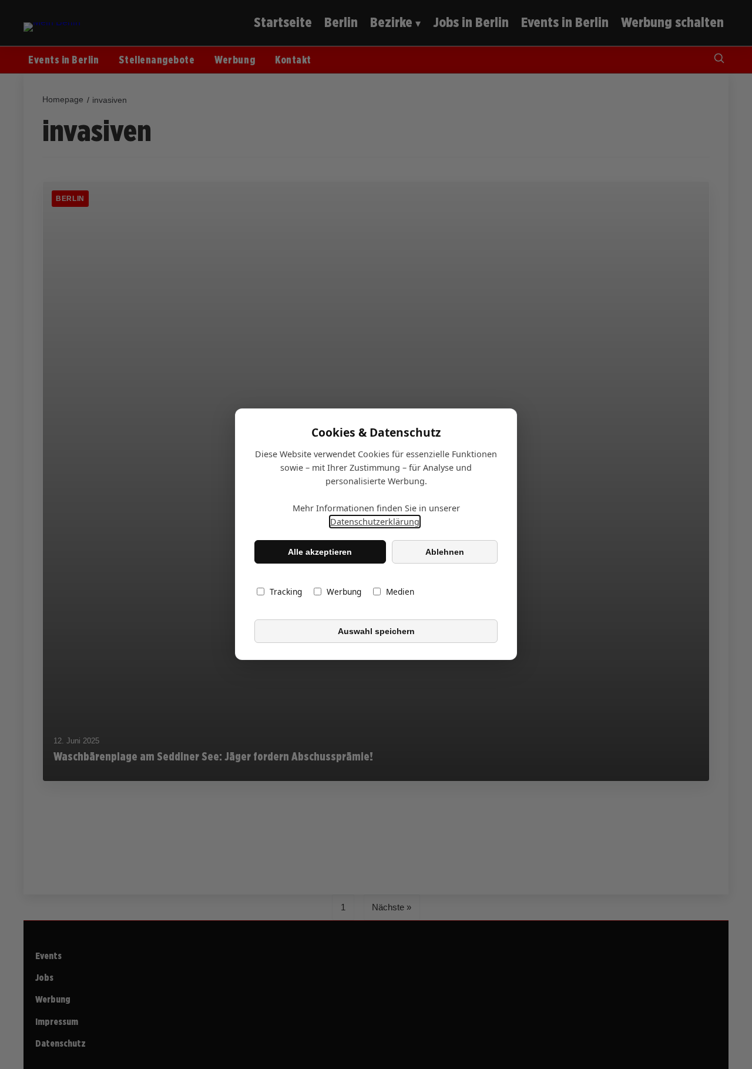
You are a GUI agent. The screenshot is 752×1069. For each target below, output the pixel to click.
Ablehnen (444, 552)
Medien (400, 592)
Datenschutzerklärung (374, 522)
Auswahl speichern (376, 631)
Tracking (286, 592)
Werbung (344, 592)
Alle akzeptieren (320, 552)
